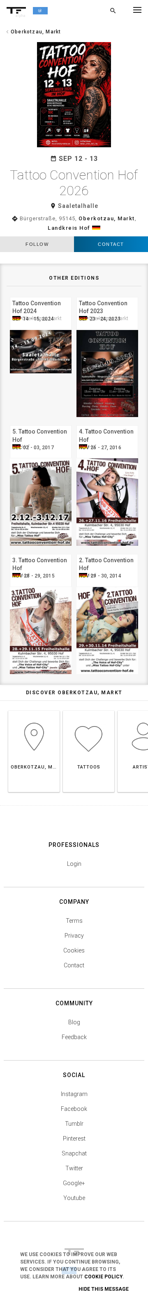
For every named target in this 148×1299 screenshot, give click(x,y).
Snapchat (74, 1153)
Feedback (74, 1037)
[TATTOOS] (88, 710)
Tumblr (74, 1123)
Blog (74, 1022)
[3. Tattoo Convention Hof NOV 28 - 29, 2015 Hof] (41, 553)
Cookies (74, 950)
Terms (74, 920)
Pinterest (74, 1138)
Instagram (74, 1094)
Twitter (74, 1168)
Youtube (74, 1198)
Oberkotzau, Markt (107, 218)
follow (37, 244)
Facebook (74, 1109)
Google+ (74, 1183)
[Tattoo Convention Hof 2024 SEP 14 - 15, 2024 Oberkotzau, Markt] (41, 296)
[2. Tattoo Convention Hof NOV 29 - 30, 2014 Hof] (107, 553)
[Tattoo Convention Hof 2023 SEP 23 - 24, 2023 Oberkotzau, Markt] (107, 296)
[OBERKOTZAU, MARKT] (34, 710)
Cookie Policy (103, 1277)
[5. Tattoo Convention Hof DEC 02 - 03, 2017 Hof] (41, 424)
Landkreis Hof (69, 228)
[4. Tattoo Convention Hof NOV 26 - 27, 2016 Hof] (107, 424)
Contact (111, 244)
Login (74, 863)
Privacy (74, 935)
